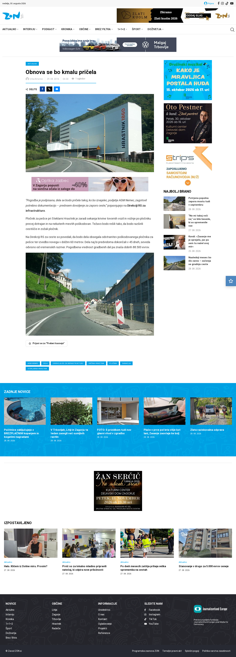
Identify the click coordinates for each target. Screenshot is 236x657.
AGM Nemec (33, 363)
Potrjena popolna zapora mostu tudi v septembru (199, 201)
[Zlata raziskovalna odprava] (211, 416)
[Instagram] (222, 3)
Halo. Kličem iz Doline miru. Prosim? (25, 566)
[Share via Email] (57, 89)
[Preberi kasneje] (231, 281)
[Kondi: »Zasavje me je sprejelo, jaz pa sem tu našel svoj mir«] (174, 242)
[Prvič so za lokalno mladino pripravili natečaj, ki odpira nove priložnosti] (89, 552)
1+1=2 (121, 29)
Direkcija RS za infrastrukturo (68, 363)
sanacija (126, 363)
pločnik (113, 363)
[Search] (232, 30)
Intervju (29, 29)
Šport (136, 29)
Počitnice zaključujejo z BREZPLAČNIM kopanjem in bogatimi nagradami (21, 433)
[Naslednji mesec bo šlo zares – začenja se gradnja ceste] (174, 263)
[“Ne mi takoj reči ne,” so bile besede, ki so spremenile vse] (174, 221)
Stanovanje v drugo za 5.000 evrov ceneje (204, 566)
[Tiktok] (227, 3)
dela (45, 363)
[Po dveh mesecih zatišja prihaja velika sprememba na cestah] (147, 552)
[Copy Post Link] (49, 89)
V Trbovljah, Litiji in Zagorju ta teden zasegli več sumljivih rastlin (69, 433)
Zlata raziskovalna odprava (207, 429)
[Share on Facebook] (42, 89)
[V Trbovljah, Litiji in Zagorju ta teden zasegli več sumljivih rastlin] (71, 419)
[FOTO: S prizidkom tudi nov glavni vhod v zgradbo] (118, 418)
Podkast (48, 29)
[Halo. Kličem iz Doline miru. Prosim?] (30, 550)
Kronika (66, 29)
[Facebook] (219, 3)
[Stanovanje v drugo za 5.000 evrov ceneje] (205, 550)
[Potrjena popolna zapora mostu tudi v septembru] (174, 203)
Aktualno (9, 29)
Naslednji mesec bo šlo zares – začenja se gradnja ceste (199, 261)
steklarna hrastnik (37, 369)
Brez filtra (103, 29)
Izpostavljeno (18, 523)
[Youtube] (232, 3)
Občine (83, 29)
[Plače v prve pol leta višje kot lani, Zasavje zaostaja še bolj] (164, 418)
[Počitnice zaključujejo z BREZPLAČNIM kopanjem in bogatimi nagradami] (25, 419)
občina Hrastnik (96, 363)
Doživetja (154, 29)
